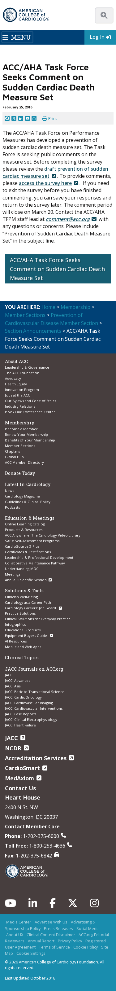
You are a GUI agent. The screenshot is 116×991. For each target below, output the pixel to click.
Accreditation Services (36, 758)
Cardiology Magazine (22, 496)
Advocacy (13, 378)
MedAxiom (19, 778)
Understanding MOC (21, 568)
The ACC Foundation (22, 373)
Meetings (12, 574)
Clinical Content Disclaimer (51, 934)
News (9, 490)
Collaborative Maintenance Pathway (35, 563)
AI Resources (16, 641)
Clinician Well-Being (21, 596)
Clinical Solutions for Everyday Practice (38, 618)
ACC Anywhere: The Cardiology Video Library (42, 535)
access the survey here (45, 183)
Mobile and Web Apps (23, 646)
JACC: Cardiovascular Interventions (33, 708)
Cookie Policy (85, 947)
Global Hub (14, 456)
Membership (75, 307)
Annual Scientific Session (26, 579)
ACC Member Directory (24, 462)
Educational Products (23, 630)
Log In (97, 36)
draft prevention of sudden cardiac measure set (55, 172)
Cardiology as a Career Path (28, 602)
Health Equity (16, 384)
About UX (14, 934)
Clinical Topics (22, 657)
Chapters (12, 451)
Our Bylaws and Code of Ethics (30, 400)
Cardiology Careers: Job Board (31, 608)
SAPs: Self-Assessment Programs (32, 540)
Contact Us (20, 788)
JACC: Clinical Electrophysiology (31, 719)
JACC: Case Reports (20, 714)
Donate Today (20, 473)
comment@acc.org (68, 219)
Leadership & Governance (27, 367)
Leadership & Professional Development (39, 557)
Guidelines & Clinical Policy (27, 501)
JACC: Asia (13, 686)
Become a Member (21, 429)
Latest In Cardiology (27, 484)
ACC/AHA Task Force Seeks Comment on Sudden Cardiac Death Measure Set (57, 269)
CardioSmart (22, 768)
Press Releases (58, 928)
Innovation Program (22, 389)
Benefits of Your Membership (30, 440)
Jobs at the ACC (17, 395)
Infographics (15, 624)
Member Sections (25, 315)
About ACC (16, 361)
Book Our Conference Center (30, 412)
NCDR (13, 748)
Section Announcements (33, 330)
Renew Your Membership (26, 434)
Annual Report (41, 941)
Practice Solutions (20, 613)
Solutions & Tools (24, 591)
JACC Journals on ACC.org (34, 669)
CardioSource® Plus (22, 546)
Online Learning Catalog (25, 524)
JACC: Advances (17, 680)
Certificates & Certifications (28, 552)
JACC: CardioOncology (23, 697)
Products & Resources (23, 529)
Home (48, 307)
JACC (8, 675)
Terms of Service (54, 947)
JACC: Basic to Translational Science (34, 691)
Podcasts (12, 507)
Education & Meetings (29, 518)
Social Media (88, 928)
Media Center (18, 922)
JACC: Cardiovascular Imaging (29, 702)
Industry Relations (20, 406)
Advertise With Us (51, 922)
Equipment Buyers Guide (26, 635)
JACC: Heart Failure (20, 725)
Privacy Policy (70, 941)
